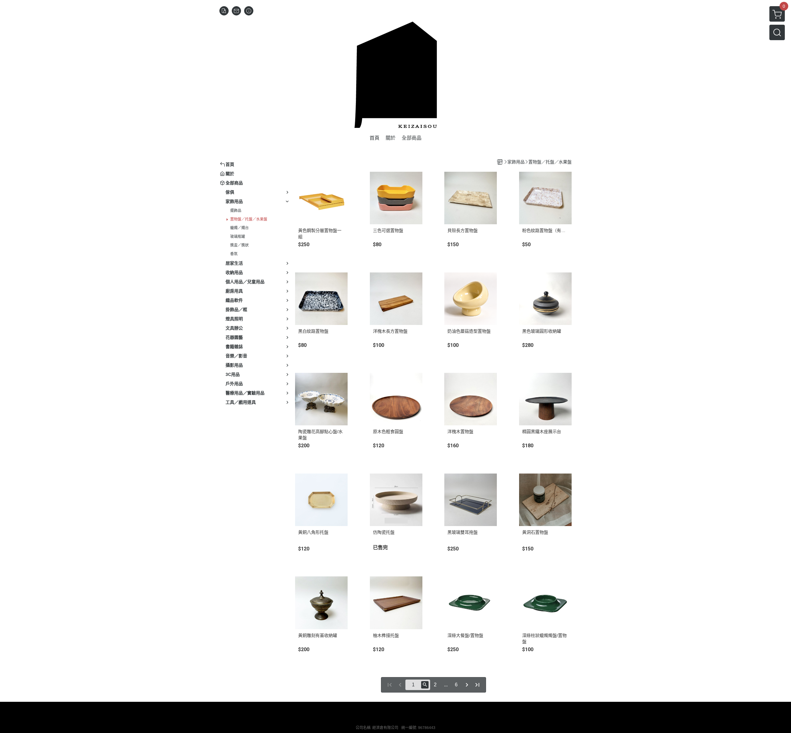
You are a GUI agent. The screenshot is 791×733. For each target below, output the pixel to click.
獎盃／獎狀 (239, 245)
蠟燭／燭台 (239, 228)
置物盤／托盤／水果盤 (248, 219)
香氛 (234, 254)
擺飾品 (235, 211)
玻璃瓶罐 (237, 236)
